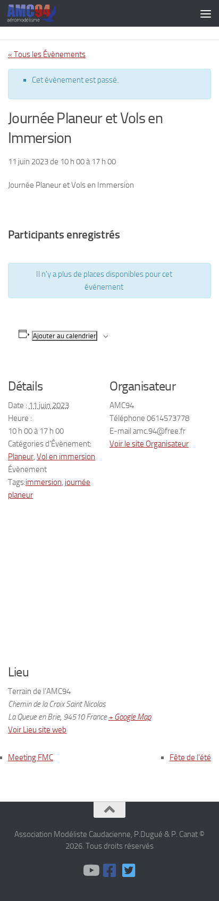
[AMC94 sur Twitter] (128, 870)
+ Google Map (129, 717)
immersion (44, 482)
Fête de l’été (190, 757)
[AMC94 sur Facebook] (109, 870)
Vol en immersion (66, 456)
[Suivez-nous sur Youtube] (90, 870)
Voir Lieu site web (37, 730)
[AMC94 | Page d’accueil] (40, 13)
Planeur (20, 456)
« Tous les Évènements (47, 54)
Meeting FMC (30, 757)
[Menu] (205, 13)
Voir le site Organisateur (149, 444)
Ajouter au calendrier (64, 336)
